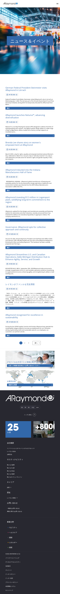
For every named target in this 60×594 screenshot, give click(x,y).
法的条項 (7, 566)
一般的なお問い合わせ (13, 508)
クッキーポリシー (10, 574)
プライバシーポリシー (11, 582)
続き (8, 108)
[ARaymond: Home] (11, 4)
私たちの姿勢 (11, 465)
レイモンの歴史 (11, 498)
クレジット (8, 570)
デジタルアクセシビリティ (12, 562)
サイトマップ (9, 590)
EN (22, 407)
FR (25, 407)
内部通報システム (10, 586)
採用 (8, 487)
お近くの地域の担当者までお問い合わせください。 (24, 365)
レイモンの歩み (11, 451)
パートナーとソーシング (12, 558)
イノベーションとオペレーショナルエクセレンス (21, 448)
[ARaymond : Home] (30, 399)
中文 (33, 407)
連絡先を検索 (12, 385)
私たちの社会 (11, 471)
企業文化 (9, 454)
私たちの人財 (11, 468)
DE (29, 407)
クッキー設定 (9, 578)
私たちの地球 (11, 474)
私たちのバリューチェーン (14, 477)
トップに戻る (28, 415)
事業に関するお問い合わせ (14, 511)
